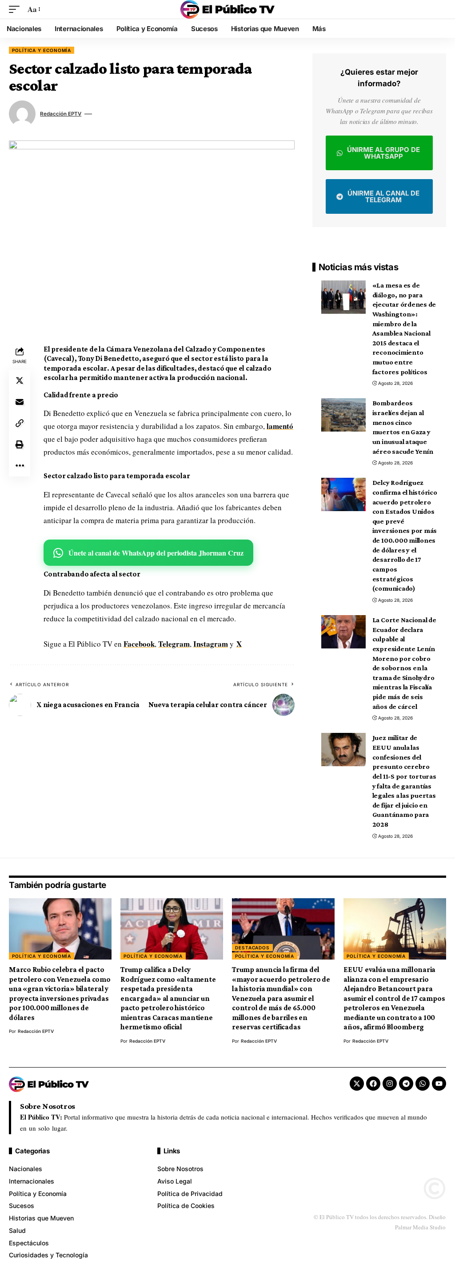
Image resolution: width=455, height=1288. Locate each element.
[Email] (19, 401)
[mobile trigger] (16, 9)
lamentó (280, 426)
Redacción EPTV (60, 114)
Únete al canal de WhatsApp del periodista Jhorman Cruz (155, 553)
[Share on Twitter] (19, 380)
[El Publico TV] (227, 9)
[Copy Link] (19, 423)
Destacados (252, 947)
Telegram (174, 643)
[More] (19, 465)
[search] (439, 9)
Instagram (210, 643)
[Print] (19, 444)
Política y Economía (41, 50)
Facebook (139, 643)
